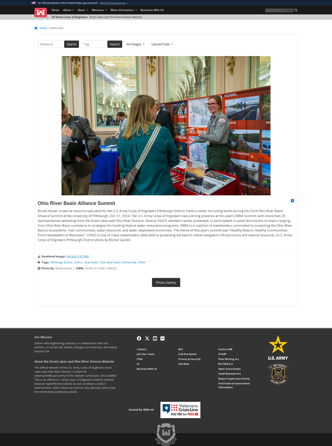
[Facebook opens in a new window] (139, 338)
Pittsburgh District (61, 262)
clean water (91, 262)
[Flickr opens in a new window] (162, 338)
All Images (134, 44)
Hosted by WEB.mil (141, 409)
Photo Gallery (166, 282)
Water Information (122, 10)
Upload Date (160, 44)
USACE (78, 262)
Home (55, 10)
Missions (98, 10)
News (82, 10)
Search (71, 44)
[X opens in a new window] (147, 338)
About (67, 10)
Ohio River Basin (110, 262)
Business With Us (152, 10)
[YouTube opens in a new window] (155, 338)
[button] (114, 3)
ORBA (141, 262)
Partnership (129, 262)
